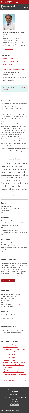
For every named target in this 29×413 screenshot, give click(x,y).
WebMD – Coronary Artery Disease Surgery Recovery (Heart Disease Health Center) (14, 365)
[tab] (14, 380)
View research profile (8, 281)
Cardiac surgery (8, 59)
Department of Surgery (8, 7)
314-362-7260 (9, 49)
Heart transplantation (10, 61)
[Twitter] (17, 404)
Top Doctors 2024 (9, 354)
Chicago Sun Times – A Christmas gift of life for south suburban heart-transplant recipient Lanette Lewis (14, 372)
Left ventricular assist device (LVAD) (14, 70)
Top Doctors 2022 (9, 360)
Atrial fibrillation (8, 64)
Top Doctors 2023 (9, 357)
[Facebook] (11, 404)
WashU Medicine (14, 394)
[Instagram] (14, 404)
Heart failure (7, 67)
